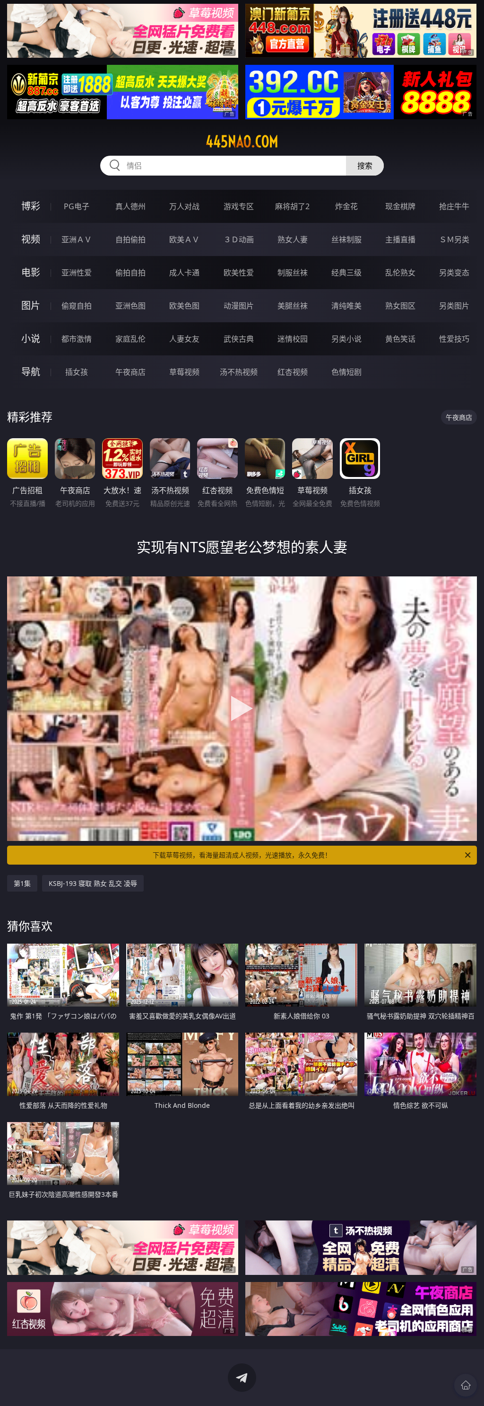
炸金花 (346, 206)
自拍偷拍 (130, 239)
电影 (30, 272)
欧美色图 (184, 306)
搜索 (364, 165)
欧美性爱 (239, 272)
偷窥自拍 (76, 306)
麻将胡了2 (292, 206)
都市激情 (76, 339)
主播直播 (400, 239)
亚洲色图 (130, 306)
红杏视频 (292, 372)
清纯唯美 (346, 306)
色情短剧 (346, 372)
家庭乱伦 (130, 339)
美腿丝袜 (292, 306)
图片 (30, 305)
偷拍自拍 (130, 272)
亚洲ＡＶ (76, 239)
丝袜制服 (346, 239)
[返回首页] (465, 1385)
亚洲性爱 (76, 272)
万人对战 (184, 206)
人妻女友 (184, 339)
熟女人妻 (292, 239)
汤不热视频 (239, 372)
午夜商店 (130, 372)
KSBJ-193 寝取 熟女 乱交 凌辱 (93, 883)
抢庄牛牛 (454, 206)
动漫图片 (239, 306)
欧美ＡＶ (184, 239)
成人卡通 (184, 272)
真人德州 (130, 206)
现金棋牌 (400, 206)
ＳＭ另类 (454, 239)
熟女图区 (400, 306)
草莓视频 (184, 372)
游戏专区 (239, 206)
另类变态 (454, 272)
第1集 (22, 883)
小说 (30, 338)
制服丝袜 (292, 272)
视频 (30, 239)
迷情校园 (292, 339)
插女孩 (76, 372)
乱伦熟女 (400, 272)
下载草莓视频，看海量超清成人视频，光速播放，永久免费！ (242, 854)
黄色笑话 (400, 339)
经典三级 (346, 272)
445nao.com (242, 141)
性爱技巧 (454, 339)
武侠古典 (239, 339)
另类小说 (346, 339)
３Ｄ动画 (239, 239)
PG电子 (76, 206)
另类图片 (454, 306)
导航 (30, 371)
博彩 (30, 206)
